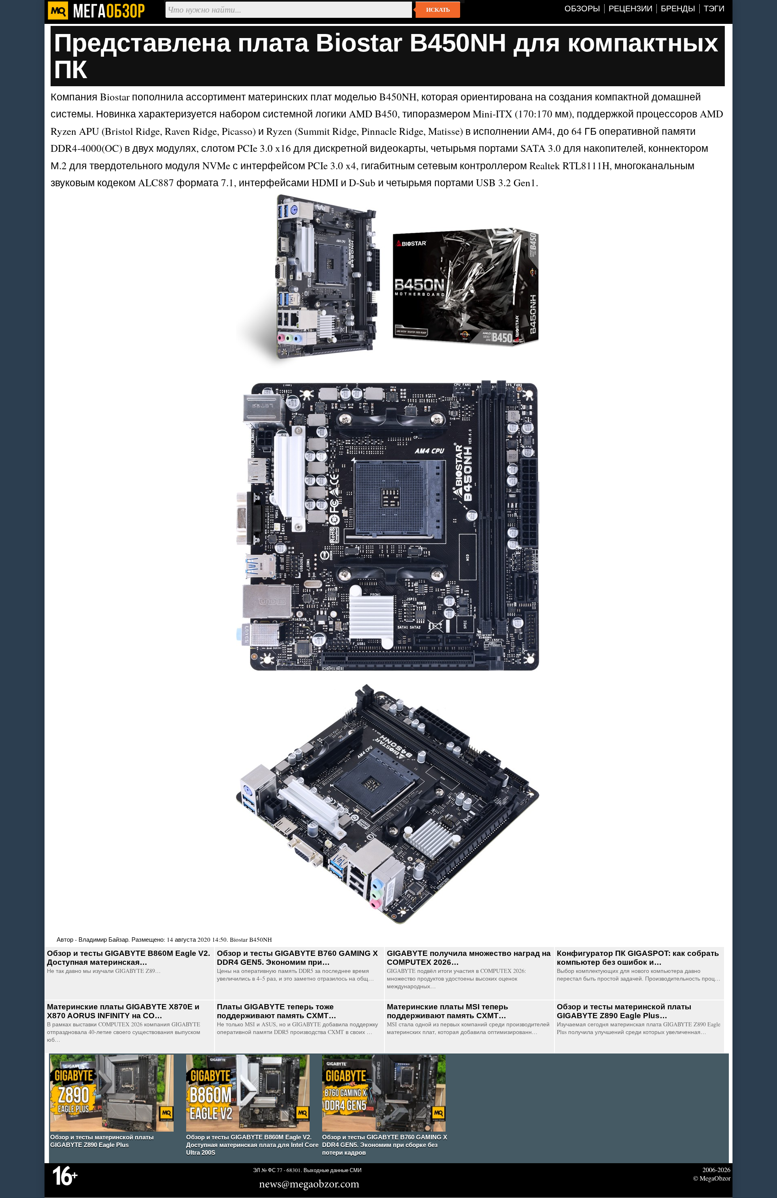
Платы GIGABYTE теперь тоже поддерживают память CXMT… (276, 1011)
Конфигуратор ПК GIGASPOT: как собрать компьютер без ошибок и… (638, 957)
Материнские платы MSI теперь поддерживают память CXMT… (447, 1011)
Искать (438, 9)
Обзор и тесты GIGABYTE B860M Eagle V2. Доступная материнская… (128, 957)
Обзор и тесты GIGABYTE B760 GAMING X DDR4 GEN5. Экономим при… (297, 957)
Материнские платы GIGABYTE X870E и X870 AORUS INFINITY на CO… (123, 1011)
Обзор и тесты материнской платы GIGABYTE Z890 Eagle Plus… (624, 1011)
